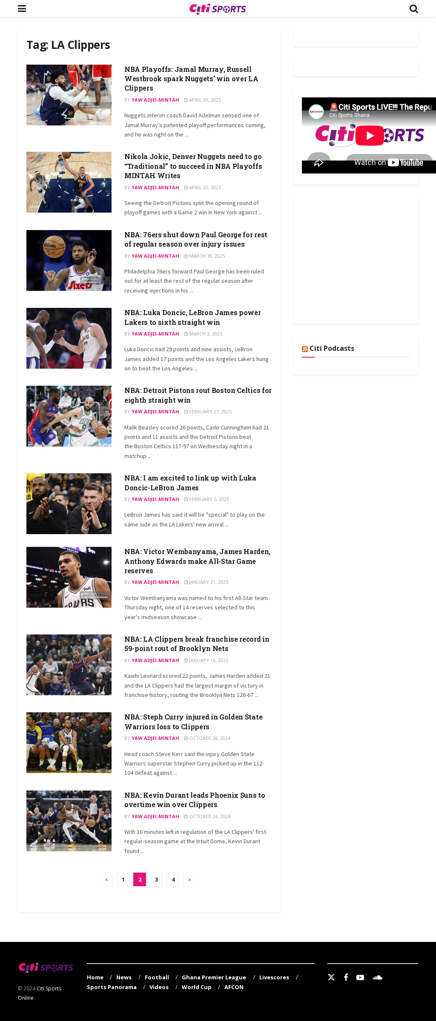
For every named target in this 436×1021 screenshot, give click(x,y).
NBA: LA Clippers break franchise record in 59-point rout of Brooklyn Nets (197, 643)
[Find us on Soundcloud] (377, 978)
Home (95, 977)
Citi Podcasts (332, 348)
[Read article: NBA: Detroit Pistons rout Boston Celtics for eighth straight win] (69, 416)
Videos (159, 987)
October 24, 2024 (209, 816)
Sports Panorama (112, 987)
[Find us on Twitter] (331, 978)
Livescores (274, 977)
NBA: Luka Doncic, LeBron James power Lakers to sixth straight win (192, 317)
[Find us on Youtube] (360, 978)
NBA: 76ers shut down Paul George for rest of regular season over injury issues (195, 239)
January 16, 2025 (208, 660)
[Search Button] (414, 8)
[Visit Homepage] (218, 8)
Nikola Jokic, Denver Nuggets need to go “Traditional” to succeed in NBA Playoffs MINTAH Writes (193, 166)
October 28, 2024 (209, 738)
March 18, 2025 (206, 256)
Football (157, 977)
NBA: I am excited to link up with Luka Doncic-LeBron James (190, 482)
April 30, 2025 (204, 100)
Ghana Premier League (214, 977)
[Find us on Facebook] (346, 978)
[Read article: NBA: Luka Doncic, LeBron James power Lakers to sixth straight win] (69, 338)
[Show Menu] (22, 8)
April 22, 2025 (204, 187)
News (124, 977)
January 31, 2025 (208, 582)
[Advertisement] (366, 259)
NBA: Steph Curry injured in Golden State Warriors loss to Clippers (193, 721)
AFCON (234, 987)
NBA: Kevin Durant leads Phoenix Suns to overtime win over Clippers (194, 800)
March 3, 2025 (205, 333)
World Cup (197, 987)
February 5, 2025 (208, 499)
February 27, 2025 (210, 411)
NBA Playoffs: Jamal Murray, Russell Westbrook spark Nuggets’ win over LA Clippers (191, 79)
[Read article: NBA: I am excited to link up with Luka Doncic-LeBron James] (69, 503)
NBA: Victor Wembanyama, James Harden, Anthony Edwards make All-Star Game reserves (197, 561)
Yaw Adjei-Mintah (155, 100)
